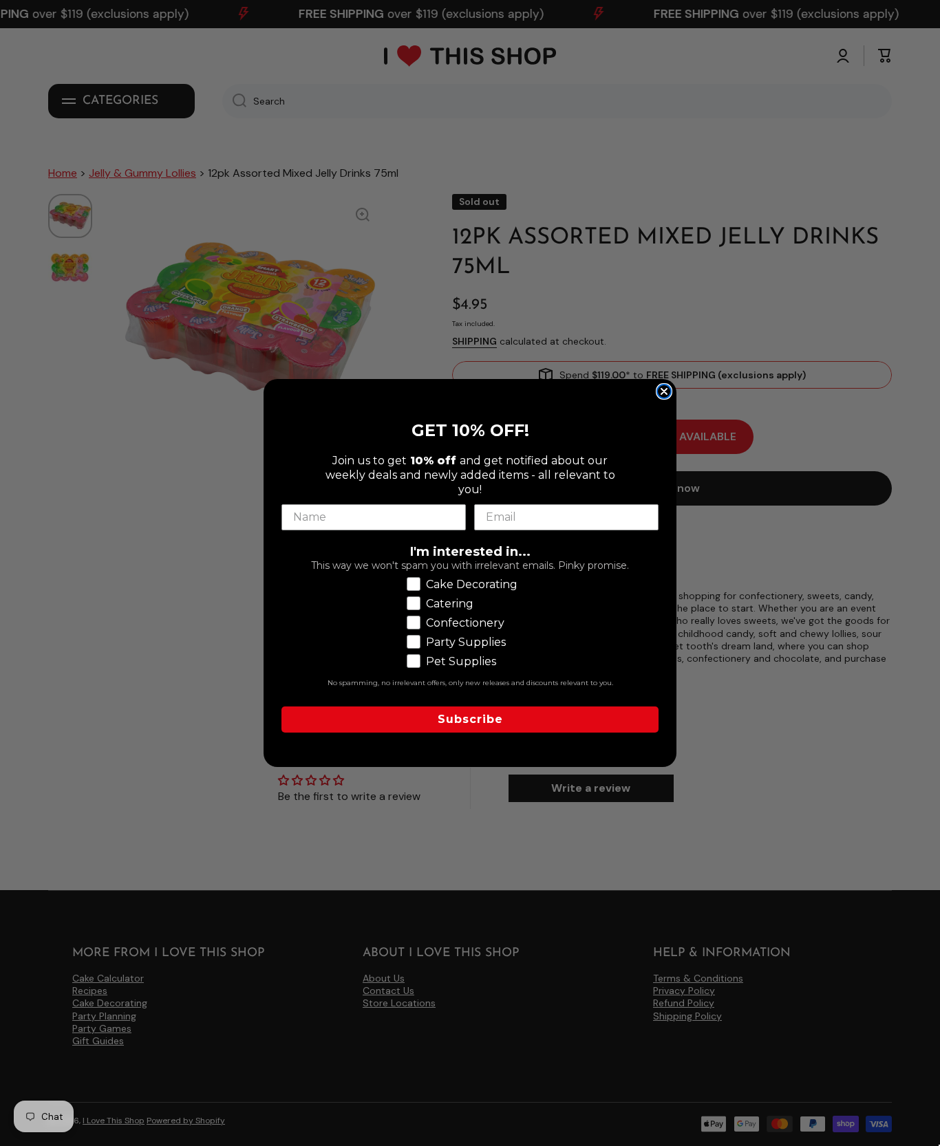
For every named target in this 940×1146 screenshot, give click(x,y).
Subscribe (470, 719)
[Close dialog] (664, 391)
